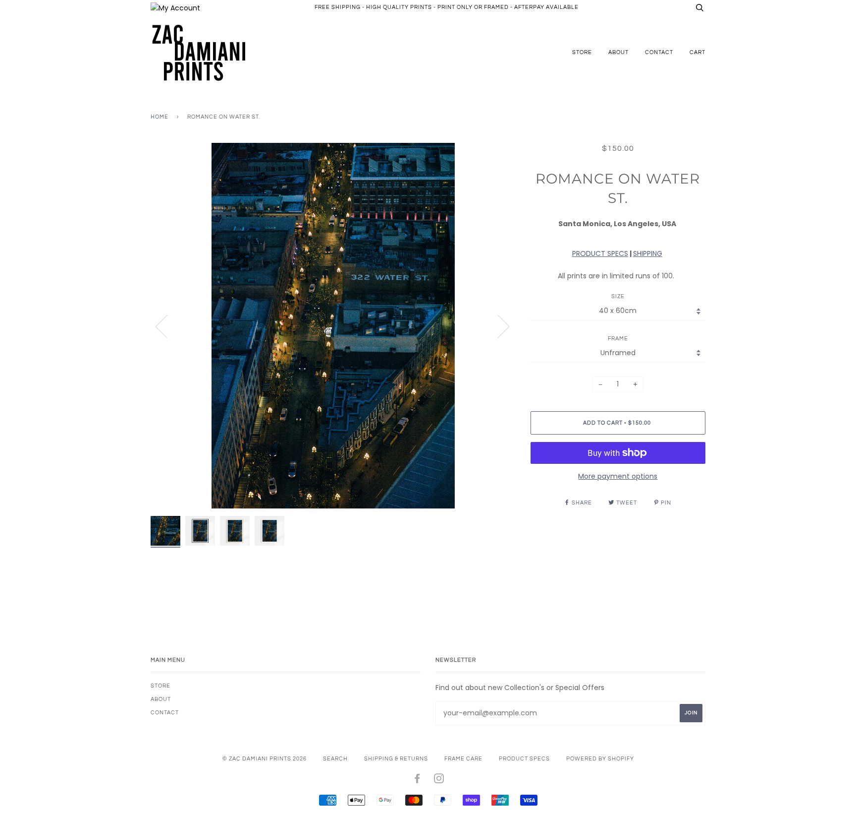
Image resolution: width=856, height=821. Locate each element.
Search (335, 758)
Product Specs (524, 758)
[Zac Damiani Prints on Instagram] (439, 780)
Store (582, 52)
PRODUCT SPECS (600, 253)
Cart (697, 52)
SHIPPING (647, 253)
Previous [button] (167, 325)
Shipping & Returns (396, 758)
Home (159, 117)
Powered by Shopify (600, 758)
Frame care (463, 758)
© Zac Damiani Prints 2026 (264, 758)
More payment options (617, 476)
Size (618, 296)
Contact (659, 52)
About (618, 52)
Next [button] (498, 325)
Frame (618, 338)
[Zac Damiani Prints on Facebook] (417, 780)
